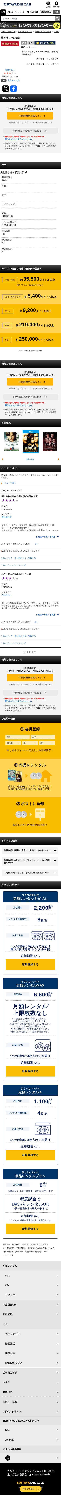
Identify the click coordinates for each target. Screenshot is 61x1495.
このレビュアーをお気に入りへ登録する (18, 558)
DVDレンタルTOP (8, 32)
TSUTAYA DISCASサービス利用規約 (34, 1244)
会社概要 (6, 1244)
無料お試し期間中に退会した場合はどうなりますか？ (27, 850)
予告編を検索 (13, 80)
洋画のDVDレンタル (43, 32)
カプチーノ (6, 595)
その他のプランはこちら (19, 122)
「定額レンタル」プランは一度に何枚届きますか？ (26, 873)
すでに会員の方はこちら (42, 122)
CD (11, 12)
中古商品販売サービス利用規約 (14, 1248)
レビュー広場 (10, 1402)
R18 (56, 12)
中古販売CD (34, 12)
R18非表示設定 (13, 1363)
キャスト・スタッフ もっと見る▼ (42, 64)
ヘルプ (6, 1382)
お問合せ (7, 1392)
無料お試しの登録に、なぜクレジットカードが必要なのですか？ (27, 861)
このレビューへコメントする (13, 565)
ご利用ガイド (10, 1372)
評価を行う (10, 70)
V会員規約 (15, 1244)
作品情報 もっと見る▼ (47, 59)
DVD (3, 12)
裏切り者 (30, 459)
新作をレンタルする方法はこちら (18, 139)
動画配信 (47, 12)
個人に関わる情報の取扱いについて (41, 1248)
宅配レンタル (12, 1333)
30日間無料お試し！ (30, 115)
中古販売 (10, 1353)
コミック (21, 12)
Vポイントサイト (12, 1411)
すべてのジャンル (25, 32)
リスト (48, 7)
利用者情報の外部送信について (36, 1252)
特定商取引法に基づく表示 (13, 1252)
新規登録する (30, 964)
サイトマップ (8, 1255)
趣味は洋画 (6, 517)
